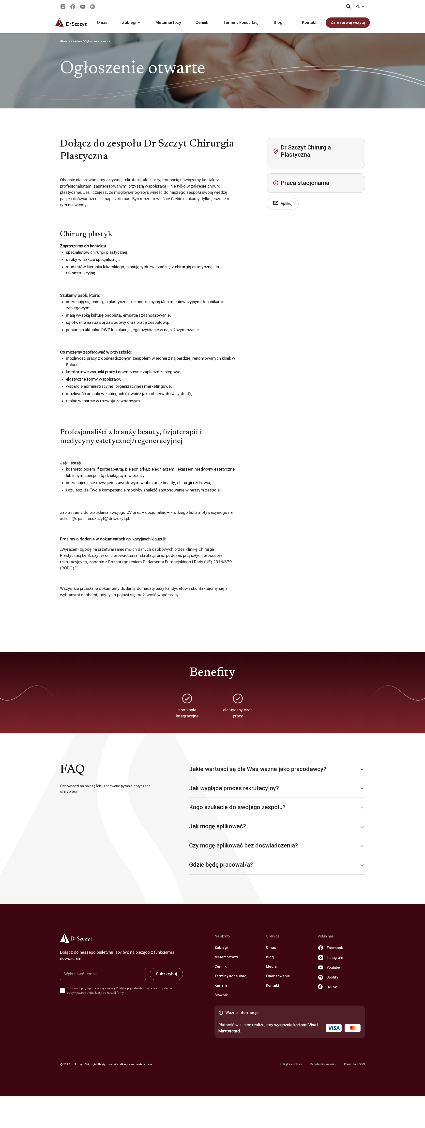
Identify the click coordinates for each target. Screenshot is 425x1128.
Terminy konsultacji (241, 22)
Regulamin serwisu (323, 1064)
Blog (278, 22)
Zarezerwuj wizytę (348, 22)
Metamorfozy (168, 22)
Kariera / (78, 41)
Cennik (202, 22)
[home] (71, 22)
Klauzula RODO (354, 1064)
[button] (360, 6)
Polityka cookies (291, 1064)
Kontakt (309, 22)
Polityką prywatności (130, 988)
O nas (102, 22)
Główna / (66, 41)
